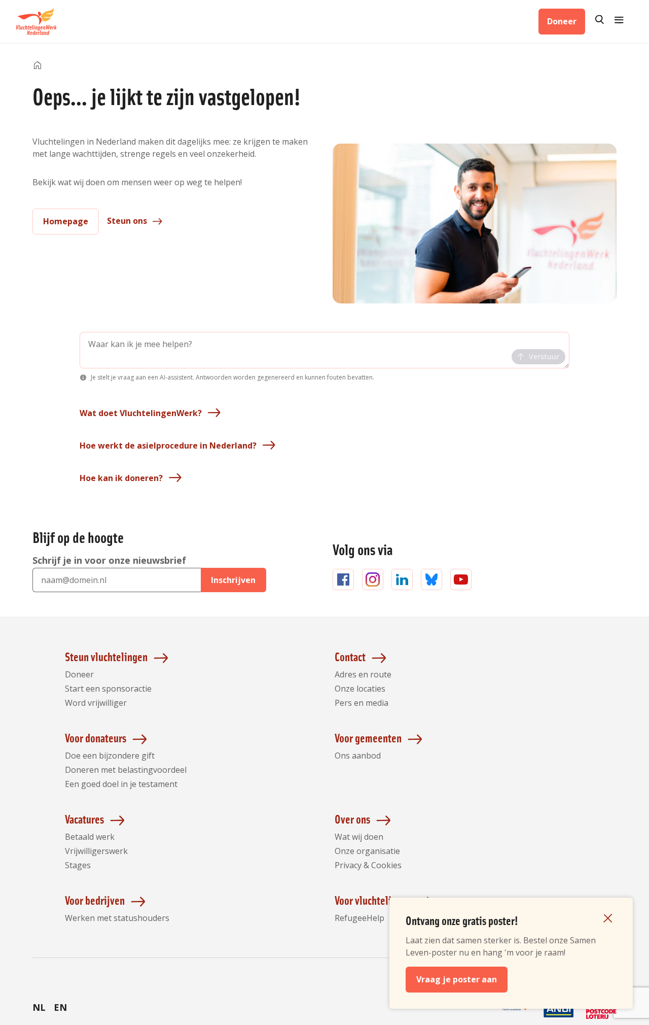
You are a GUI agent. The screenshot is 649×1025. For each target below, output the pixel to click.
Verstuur (544, 356)
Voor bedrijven (95, 900)
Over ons (352, 818)
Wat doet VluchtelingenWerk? (141, 413)
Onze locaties (360, 688)
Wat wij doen (359, 836)
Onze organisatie (367, 851)
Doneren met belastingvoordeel (126, 769)
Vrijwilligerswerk (96, 851)
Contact (350, 656)
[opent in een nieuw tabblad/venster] (516, 1017)
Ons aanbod (358, 755)
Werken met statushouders (117, 918)
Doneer (561, 21)
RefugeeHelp (359, 918)
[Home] (37, 66)
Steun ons (127, 220)
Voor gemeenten (368, 737)
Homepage (65, 221)
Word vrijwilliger (96, 702)
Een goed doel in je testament (121, 784)
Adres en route (363, 674)
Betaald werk (90, 836)
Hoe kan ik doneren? (121, 478)
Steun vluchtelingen (106, 656)
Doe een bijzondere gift (110, 755)
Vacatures (84, 818)
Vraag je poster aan (456, 979)
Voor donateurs (95, 737)
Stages (78, 865)
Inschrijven (233, 580)
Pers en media (361, 702)
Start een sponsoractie (108, 688)
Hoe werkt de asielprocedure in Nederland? (168, 445)
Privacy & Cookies (368, 865)
